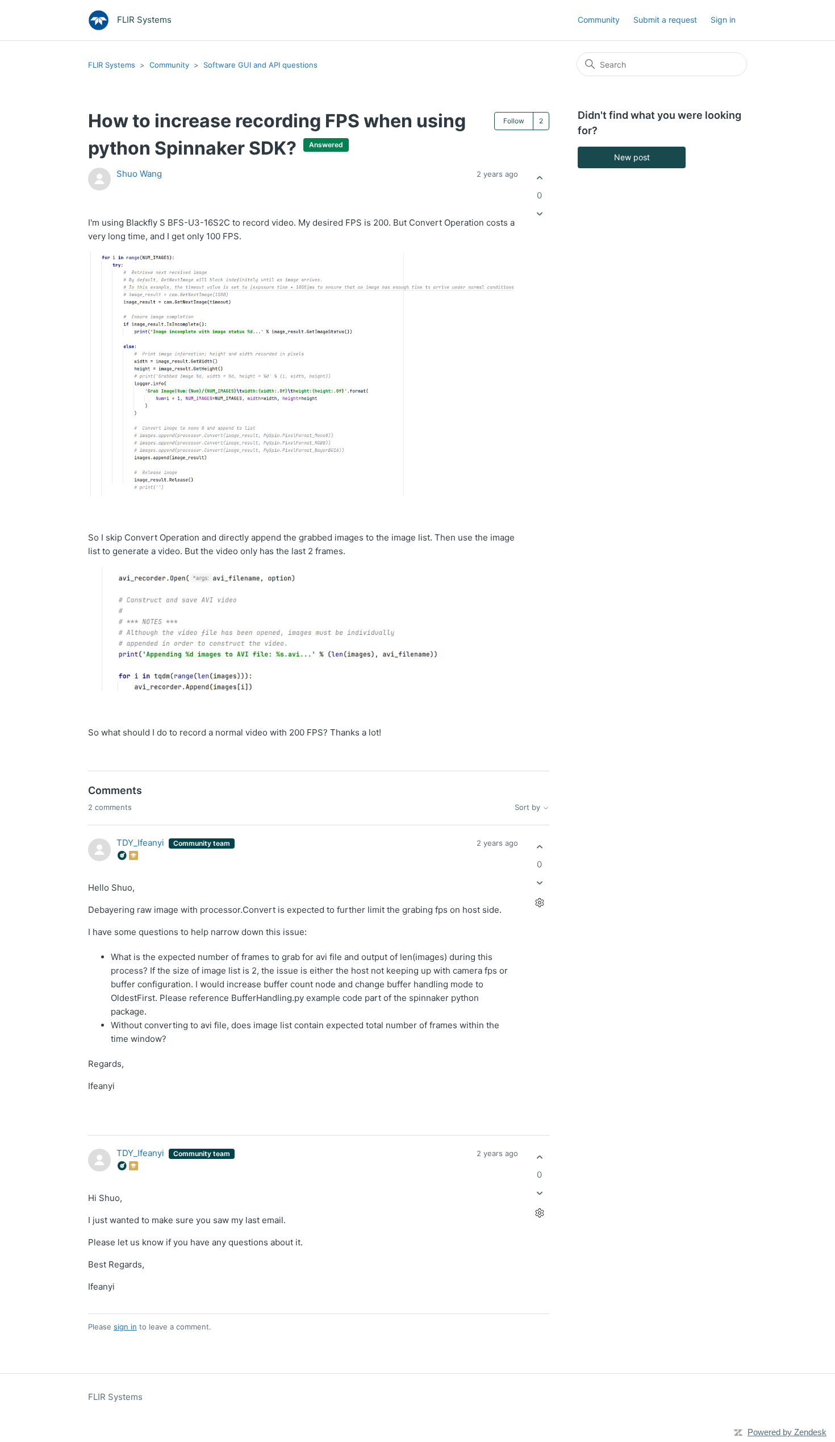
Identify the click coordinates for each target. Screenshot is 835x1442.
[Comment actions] (539, 903)
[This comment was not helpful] (539, 883)
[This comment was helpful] (539, 847)
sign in (125, 1326)
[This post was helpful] (539, 178)
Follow (513, 121)
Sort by (528, 807)
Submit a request (665, 19)
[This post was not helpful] (539, 214)
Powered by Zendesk (787, 1432)
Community (599, 19)
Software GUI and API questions (260, 64)
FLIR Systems (111, 64)
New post (632, 157)
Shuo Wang (139, 173)
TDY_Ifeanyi (141, 842)
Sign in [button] (723, 19)
